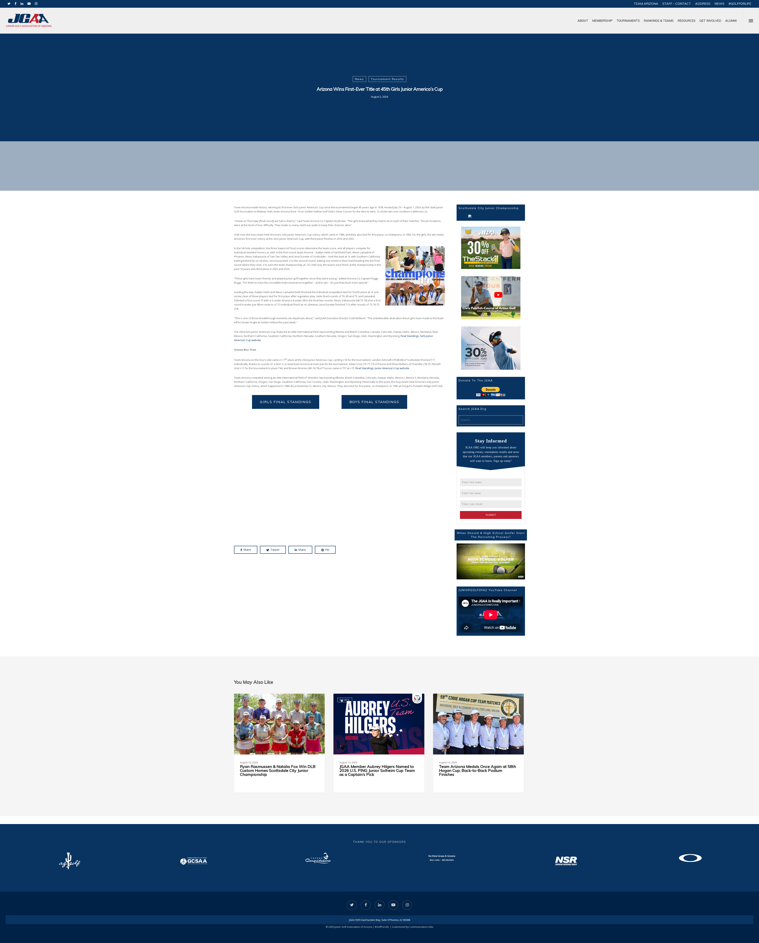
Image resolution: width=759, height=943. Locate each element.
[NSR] (442, 861)
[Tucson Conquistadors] (194, 858)
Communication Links (421, 927)
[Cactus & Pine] (70, 861)
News (359, 79)
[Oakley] (566, 858)
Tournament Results (387, 79)
